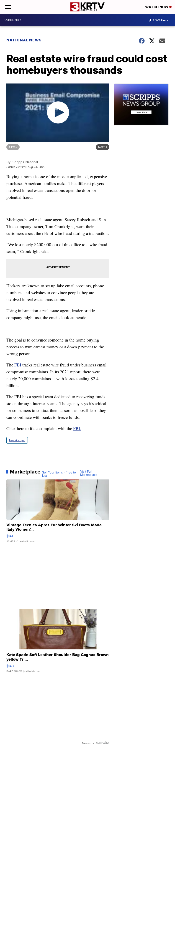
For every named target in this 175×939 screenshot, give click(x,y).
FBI (17, 365)
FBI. (77, 428)
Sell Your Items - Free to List (59, 474)
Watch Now (157, 7)
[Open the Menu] (7, 7)
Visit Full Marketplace (88, 473)
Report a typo (17, 440)
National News (24, 40)
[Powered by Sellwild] (102, 743)
